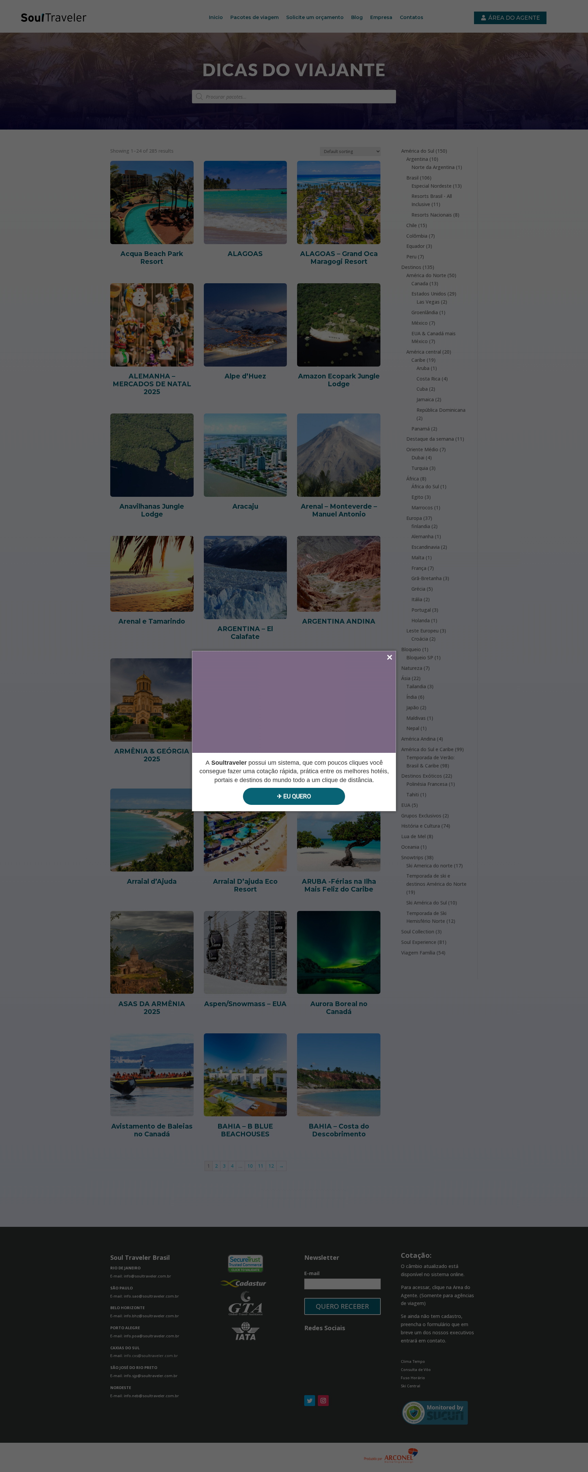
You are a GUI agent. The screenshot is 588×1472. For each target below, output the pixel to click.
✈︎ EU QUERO (294, 796)
